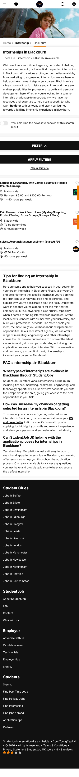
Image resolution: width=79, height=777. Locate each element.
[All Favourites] (16, 4)
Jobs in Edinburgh (14, 516)
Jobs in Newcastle (14, 559)
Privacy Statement (14, 749)
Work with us (11, 620)
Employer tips (11, 659)
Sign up (7, 666)
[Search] (64, 4)
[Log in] (74, 4)
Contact (8, 613)
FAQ (5, 606)
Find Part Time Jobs (15, 691)
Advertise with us (13, 638)
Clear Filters (39, 168)
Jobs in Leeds (11, 531)
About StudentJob (14, 598)
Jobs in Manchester (15, 552)
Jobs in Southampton (16, 581)
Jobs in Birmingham (15, 509)
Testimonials (10, 652)
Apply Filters (39, 159)
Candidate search (14, 645)
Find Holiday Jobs (14, 698)
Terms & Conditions (55, 745)
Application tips (12, 720)
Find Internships (13, 705)
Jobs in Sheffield (13, 573)
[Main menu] (4, 4)
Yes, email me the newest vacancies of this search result (42, 125)
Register (15, 105)
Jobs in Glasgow (13, 524)
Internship (22, 42)
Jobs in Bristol (11, 502)
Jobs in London (12, 545)
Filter (37, 146)
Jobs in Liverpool (13, 538)
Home (7, 42)
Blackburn (40, 42)
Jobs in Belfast (12, 495)
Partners (8, 727)
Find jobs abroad (13, 712)
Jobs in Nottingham (15, 566)
